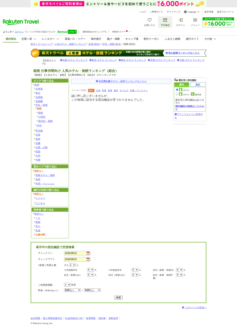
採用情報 (91, 318)
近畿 (38, 143)
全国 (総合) (94, 44)
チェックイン (45, 253)
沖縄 (38, 159)
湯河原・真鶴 (45, 121)
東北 (38, 93)
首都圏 (39, 101)
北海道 (39, 88)
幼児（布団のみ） (117, 275)
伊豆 (39, 125)
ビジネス (40, 203)
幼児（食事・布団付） (164, 270)
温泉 (38, 179)
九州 (38, 155)
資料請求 (113, 318)
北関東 (39, 97)
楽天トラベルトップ (41, 44)
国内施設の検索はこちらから (189, 107)
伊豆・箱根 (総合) (111, 44)
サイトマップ (173, 12)
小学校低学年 (115, 270)
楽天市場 (208, 12)
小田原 (41, 116)
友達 (38, 230)
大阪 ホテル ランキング (192, 60)
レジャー (40, 198)
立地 (98, 90)
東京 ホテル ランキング (104, 60)
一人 (38, 218)
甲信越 (39, 130)
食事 (110, 90)
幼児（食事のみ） (73, 275)
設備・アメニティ (139, 90)
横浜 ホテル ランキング (133, 60)
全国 (36, 84)
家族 (38, 222)
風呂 (116, 90)
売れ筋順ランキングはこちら (184, 53)
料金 (49, 290)
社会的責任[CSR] (74, 318)
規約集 (102, 318)
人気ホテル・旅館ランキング (70, 44)
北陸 (38, 134)
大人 (66, 265)
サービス (124, 90)
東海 (38, 139)
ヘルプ (142, 12)
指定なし (39, 213)
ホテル (186, 90)
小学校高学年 (70, 270)
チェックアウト (46, 259)
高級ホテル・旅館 (45, 175)
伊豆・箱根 (42, 105)
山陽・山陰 (42, 147)
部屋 (104, 90)
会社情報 (35, 318)
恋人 (38, 226)
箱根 (40, 112)
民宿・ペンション (45, 183)
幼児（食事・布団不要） (163, 276)
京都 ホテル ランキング (162, 60)
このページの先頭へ (195, 307)
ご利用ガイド (156, 12)
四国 (38, 151)
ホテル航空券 (192, 94)
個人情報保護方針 (52, 318)
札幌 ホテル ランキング (75, 60)
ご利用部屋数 (45, 285)
